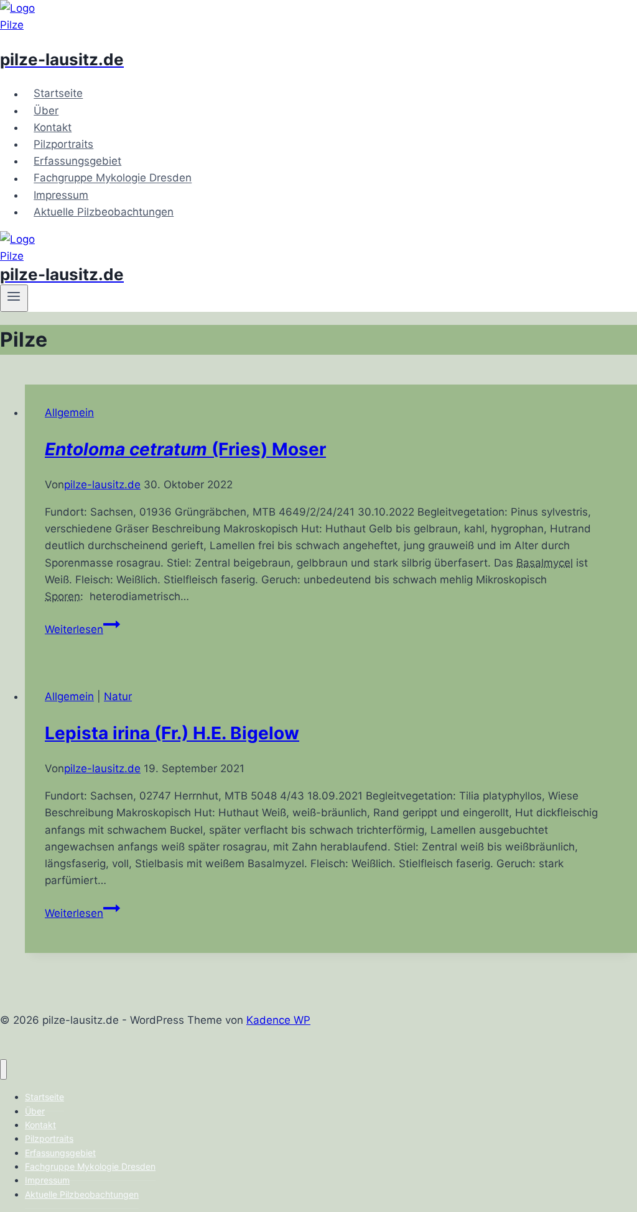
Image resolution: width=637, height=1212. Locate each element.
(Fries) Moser (185, 449)
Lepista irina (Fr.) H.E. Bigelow (172, 733)
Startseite (58, 94)
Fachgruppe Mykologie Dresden (113, 178)
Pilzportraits (63, 144)
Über (46, 110)
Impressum (61, 195)
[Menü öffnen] (14, 298)
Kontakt (53, 127)
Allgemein (69, 412)
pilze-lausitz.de (102, 484)
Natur (118, 696)
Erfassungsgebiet (77, 161)
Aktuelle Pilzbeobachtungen (104, 212)
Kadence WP (278, 1020)
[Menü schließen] (3, 1069)
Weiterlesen (82, 629)
